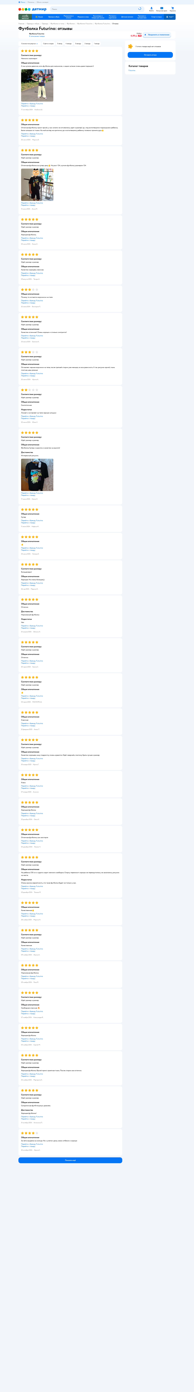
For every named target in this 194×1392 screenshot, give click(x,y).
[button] (170, 17)
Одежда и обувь (33, 23)
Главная (21, 23)
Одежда (45, 23)
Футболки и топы (57, 23)
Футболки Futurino (84, 23)
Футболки (71, 23)
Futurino (132, 70)
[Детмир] (32, 9)
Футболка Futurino (102, 23)
